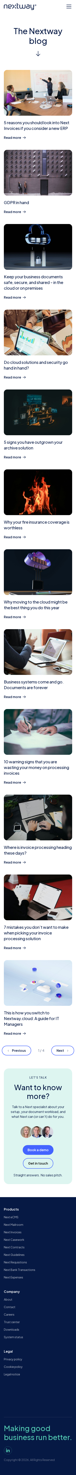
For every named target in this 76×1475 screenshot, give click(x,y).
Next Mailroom (13, 1224)
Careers (9, 1314)
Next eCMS (11, 1217)
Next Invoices (12, 1232)
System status (13, 1337)
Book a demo (38, 1150)
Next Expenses (13, 1277)
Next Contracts (14, 1247)
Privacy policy (13, 1359)
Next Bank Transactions (19, 1270)
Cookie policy (13, 1366)
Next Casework (14, 1239)
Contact (9, 1307)
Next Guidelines (14, 1254)
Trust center (12, 1322)
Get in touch (38, 1163)
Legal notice (12, 1374)
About (8, 1299)
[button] (68, 6)
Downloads (11, 1329)
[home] (20, 6)
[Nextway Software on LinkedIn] (8, 1450)
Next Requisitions (15, 1262)
